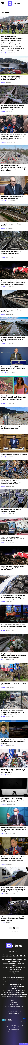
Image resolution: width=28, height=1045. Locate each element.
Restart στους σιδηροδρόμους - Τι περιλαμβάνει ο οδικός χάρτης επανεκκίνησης (11, 253)
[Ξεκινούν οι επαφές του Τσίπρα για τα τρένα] (14, 443)
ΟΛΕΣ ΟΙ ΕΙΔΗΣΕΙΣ (14, 951)
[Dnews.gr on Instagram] (10, 955)
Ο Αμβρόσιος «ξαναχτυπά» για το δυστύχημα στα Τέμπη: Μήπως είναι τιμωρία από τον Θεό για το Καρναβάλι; (14, 655)
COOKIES (14, 1010)
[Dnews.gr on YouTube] (21, 955)
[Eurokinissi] (14, 672)
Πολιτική (3, 53)
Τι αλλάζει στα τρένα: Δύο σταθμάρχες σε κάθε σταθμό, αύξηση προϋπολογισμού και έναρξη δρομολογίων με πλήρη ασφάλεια (13, 889)
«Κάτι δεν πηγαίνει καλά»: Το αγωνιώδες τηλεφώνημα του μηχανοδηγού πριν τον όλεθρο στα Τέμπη (13, 918)
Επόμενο (17, 928)
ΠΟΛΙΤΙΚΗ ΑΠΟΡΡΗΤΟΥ (14, 1008)
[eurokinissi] (14, 124)
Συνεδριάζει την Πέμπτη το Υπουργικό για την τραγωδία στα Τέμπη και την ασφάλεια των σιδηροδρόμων (13, 770)
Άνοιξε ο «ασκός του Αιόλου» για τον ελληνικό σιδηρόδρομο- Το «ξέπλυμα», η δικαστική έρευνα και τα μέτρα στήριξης (13, 282)
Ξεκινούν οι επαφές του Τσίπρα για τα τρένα (14, 454)
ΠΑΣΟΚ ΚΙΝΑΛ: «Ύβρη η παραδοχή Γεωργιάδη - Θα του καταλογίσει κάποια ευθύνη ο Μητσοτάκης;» (12, 799)
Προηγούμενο (10, 928)
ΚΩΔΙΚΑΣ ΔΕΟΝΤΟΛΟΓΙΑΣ (14, 1012)
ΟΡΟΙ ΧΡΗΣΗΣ (14, 1004)
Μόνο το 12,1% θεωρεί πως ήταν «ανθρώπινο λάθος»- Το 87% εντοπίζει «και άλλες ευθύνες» (12, 538)
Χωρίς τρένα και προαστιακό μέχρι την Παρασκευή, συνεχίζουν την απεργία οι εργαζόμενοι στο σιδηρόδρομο (12, 712)
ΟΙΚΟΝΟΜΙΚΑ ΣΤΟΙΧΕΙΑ (14, 1013)
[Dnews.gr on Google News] (17, 955)
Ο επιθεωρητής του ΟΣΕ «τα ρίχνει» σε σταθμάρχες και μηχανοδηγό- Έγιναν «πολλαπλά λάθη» (12, 567)
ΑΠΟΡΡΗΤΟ (24, 1043)
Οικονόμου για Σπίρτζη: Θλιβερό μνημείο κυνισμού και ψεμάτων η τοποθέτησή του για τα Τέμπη (13, 368)
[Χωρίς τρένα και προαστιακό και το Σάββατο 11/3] (14, 299)
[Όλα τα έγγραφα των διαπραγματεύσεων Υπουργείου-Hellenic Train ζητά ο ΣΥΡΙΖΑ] (14, 25)
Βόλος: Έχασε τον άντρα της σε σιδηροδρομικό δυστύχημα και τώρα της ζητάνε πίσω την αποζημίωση (12, 482)
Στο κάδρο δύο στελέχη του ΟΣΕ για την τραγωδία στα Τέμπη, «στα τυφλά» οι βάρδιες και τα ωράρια (12, 107)
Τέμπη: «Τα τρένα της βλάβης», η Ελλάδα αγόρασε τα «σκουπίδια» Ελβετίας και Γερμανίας (13, 339)
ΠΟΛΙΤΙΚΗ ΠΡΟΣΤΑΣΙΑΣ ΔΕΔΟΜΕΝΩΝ (14, 1006)
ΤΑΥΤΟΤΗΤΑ (14, 1000)
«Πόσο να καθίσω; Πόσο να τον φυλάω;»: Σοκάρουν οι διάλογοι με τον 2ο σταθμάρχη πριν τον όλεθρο (13, 626)
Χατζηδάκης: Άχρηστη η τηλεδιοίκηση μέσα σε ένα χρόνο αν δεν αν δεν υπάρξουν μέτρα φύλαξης (14, 829)
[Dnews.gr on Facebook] (3, 955)
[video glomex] (14, 154)
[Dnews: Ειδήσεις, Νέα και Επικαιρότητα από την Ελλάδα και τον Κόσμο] (14, 3)
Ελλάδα (3, 82)
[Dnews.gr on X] (7, 955)
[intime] (14, 94)
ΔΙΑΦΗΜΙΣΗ (14, 1002)
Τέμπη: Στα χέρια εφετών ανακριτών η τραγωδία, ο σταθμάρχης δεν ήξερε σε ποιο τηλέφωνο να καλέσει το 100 (13, 78)
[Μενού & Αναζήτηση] (2, 3)
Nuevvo (18, 1031)
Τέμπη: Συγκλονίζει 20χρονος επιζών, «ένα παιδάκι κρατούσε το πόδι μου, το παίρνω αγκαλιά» (13, 741)
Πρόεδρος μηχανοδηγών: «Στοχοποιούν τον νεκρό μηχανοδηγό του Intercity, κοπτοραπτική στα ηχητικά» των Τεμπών (13, 597)
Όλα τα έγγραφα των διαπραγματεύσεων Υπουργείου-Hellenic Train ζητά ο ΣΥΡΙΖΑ (12, 38)
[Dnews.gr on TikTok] (14, 955)
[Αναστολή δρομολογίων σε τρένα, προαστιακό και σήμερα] (14, 498)
